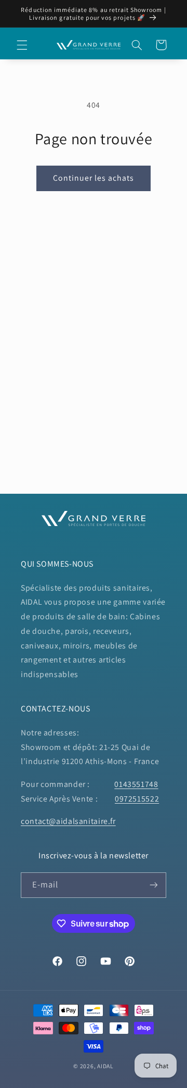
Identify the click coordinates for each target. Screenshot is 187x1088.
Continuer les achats (94, 177)
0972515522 (137, 798)
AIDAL (105, 1066)
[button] (22, 45)
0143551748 (136, 784)
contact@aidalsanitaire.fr (68, 821)
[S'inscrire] (154, 885)
